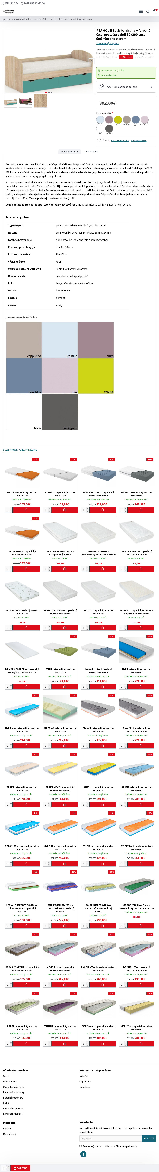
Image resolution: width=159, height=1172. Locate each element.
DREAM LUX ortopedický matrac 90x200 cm (136, 969)
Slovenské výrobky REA (107, 43)
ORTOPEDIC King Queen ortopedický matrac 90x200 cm (137, 906)
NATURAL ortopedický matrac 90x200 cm (22, 612)
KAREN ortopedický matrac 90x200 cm (136, 789)
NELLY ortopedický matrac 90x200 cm (22, 494)
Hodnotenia (92, 151)
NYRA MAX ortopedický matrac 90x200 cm (22, 730)
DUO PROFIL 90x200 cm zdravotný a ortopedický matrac (60, 908)
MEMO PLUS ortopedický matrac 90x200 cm (60, 969)
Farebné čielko (104, 113)
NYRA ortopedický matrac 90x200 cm (136, 671)
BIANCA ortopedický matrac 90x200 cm (98, 730)
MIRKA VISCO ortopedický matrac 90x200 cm (60, 789)
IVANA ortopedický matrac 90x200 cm (60, 671)
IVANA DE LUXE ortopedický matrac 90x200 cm (98, 494)
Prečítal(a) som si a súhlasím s (110, 1146)
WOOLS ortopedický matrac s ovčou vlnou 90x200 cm (136, 612)
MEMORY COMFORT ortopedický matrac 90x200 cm (98, 553)
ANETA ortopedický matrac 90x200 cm (22, 1028)
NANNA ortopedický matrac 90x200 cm (136, 494)
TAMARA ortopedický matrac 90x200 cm (60, 1028)
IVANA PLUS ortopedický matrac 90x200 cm (98, 671)
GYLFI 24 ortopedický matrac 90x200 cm (137, 847)
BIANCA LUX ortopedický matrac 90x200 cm (136, 730)
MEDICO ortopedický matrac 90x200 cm (136, 1028)
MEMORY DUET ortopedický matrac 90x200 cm (136, 553)
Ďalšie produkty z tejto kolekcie (20, 449)
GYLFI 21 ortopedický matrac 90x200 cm (98, 847)
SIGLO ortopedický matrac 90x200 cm (98, 612)
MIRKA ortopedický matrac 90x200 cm (22, 789)
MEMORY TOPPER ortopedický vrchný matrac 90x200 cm (22, 671)
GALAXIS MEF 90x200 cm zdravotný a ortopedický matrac (98, 908)
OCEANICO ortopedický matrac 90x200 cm (22, 847)
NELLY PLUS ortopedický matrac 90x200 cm (22, 553)
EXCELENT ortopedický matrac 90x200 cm (98, 969)
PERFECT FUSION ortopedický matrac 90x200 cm (60, 612)
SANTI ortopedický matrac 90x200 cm (98, 789)
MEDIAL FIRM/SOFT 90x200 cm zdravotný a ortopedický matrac (22, 908)
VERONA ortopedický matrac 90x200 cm (98, 1028)
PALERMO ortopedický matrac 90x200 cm (60, 730)
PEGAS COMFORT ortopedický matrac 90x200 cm (22, 969)
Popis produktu (69, 151)
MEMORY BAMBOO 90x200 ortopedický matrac (60, 553)
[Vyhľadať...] (147, 11)
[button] (6, 61)
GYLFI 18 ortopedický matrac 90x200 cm (60, 847)
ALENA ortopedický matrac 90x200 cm (60, 494)
